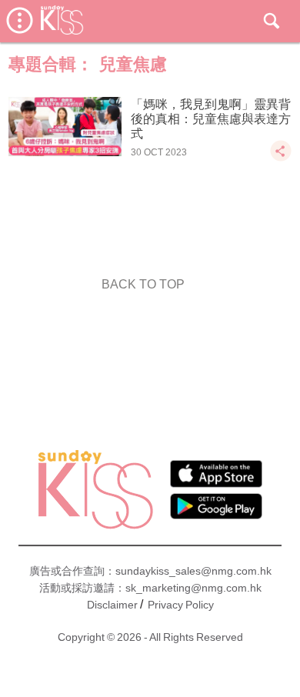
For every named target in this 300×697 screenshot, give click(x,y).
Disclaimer (112, 605)
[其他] (280, 158)
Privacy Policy (181, 605)
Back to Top (143, 284)
